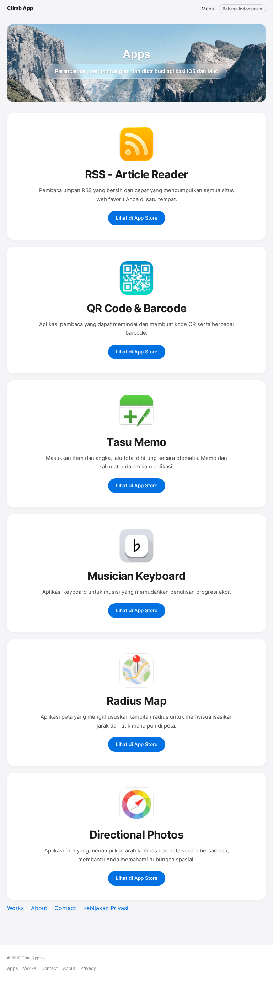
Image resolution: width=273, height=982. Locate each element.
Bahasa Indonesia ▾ (242, 8)
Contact (65, 908)
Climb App (20, 8)
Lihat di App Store (136, 218)
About (39, 908)
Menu (208, 8)
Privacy (88, 968)
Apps (12, 968)
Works (15, 908)
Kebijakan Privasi (105, 908)
